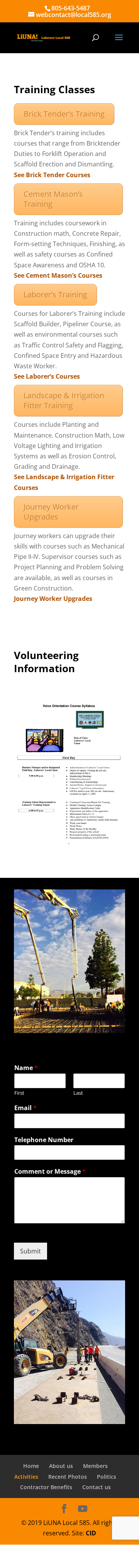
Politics (106, 1476)
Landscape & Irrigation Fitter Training (64, 400)
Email (25, 1108)
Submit (30, 1251)
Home (31, 1466)
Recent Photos (67, 1476)
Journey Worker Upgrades (51, 512)
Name (26, 1068)
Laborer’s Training (55, 294)
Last (78, 1093)
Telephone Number (43, 1140)
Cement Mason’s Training (53, 199)
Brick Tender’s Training (64, 114)
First (19, 1093)
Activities (26, 1476)
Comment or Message (50, 1172)
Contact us (96, 1487)
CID (91, 1533)
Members (95, 1466)
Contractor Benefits (46, 1487)
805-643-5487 (70, 8)
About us (61, 1466)
